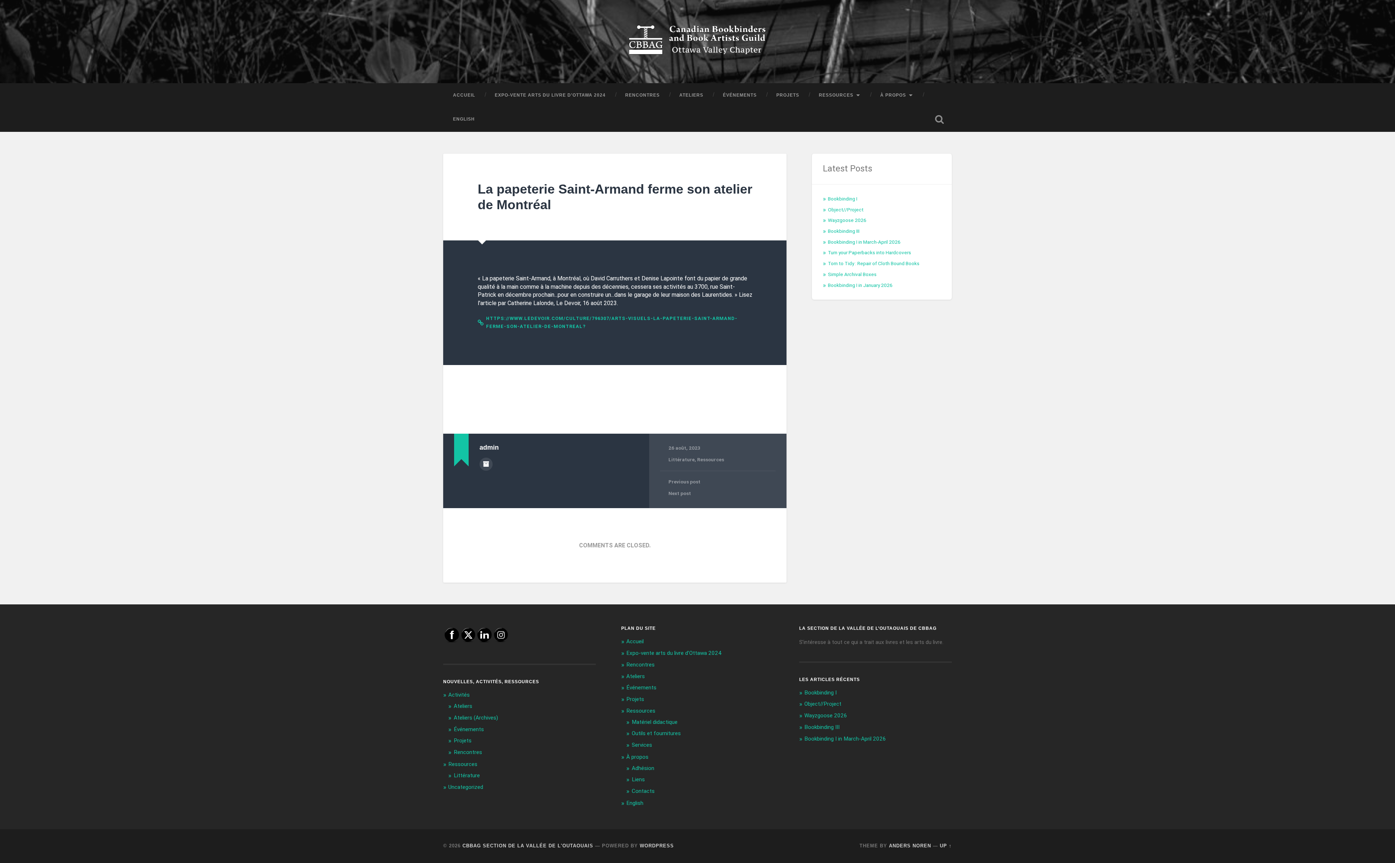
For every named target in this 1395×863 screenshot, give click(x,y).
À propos (893, 95)
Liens (638, 779)
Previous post (684, 482)
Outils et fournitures (656, 733)
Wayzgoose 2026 (847, 220)
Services (642, 745)
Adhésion (643, 768)
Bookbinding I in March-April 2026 (864, 242)
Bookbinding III (844, 231)
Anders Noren (910, 845)
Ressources (836, 95)
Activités (459, 695)
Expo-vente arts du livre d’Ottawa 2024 (550, 95)
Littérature (681, 459)
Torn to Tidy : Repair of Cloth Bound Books (873, 263)
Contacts (643, 791)
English (464, 119)
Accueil (464, 95)
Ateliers (691, 95)
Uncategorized (465, 787)
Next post (679, 493)
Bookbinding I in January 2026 (860, 285)
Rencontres (642, 95)
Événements (740, 95)
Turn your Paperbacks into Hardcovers (869, 252)
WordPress (657, 845)
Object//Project (846, 209)
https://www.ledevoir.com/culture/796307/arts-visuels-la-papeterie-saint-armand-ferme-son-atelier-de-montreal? (611, 322)
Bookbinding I (842, 199)
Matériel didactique (655, 722)
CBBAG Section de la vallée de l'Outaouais (527, 845)
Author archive (486, 464)
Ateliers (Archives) (476, 717)
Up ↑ (946, 845)
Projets (787, 95)
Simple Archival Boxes (852, 274)
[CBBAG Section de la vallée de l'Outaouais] (697, 41)
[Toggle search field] (939, 119)
